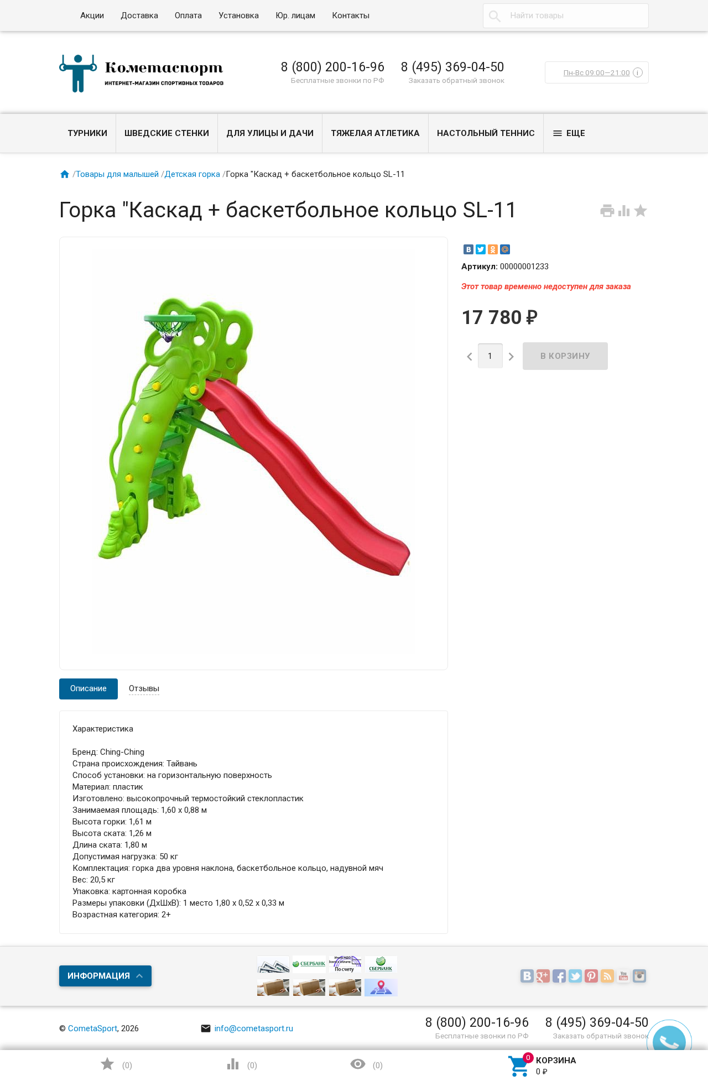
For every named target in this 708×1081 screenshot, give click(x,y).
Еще (568, 133)
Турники (87, 133)
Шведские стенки (166, 133)
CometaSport (92, 1028)
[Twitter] (481, 249)
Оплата (188, 15)
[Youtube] (625, 977)
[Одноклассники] (493, 249)
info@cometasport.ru (246, 1028)
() (115, 1064)
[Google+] (545, 977)
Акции (92, 15)
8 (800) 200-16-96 (332, 67)
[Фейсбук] (561, 977)
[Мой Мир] (505, 249)
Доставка (139, 15)
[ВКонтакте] (468, 249)
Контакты (350, 15)
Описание (88, 688)
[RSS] (609, 977)
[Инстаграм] (641, 977)
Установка (238, 15)
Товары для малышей (117, 174)
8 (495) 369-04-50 (452, 67)
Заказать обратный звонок (456, 80)
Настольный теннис (486, 133)
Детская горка (192, 174)
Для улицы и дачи (270, 133)
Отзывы (144, 688)
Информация (98, 976)
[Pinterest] (593, 977)
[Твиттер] (577, 977)
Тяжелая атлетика (375, 133)
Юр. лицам (295, 15)
